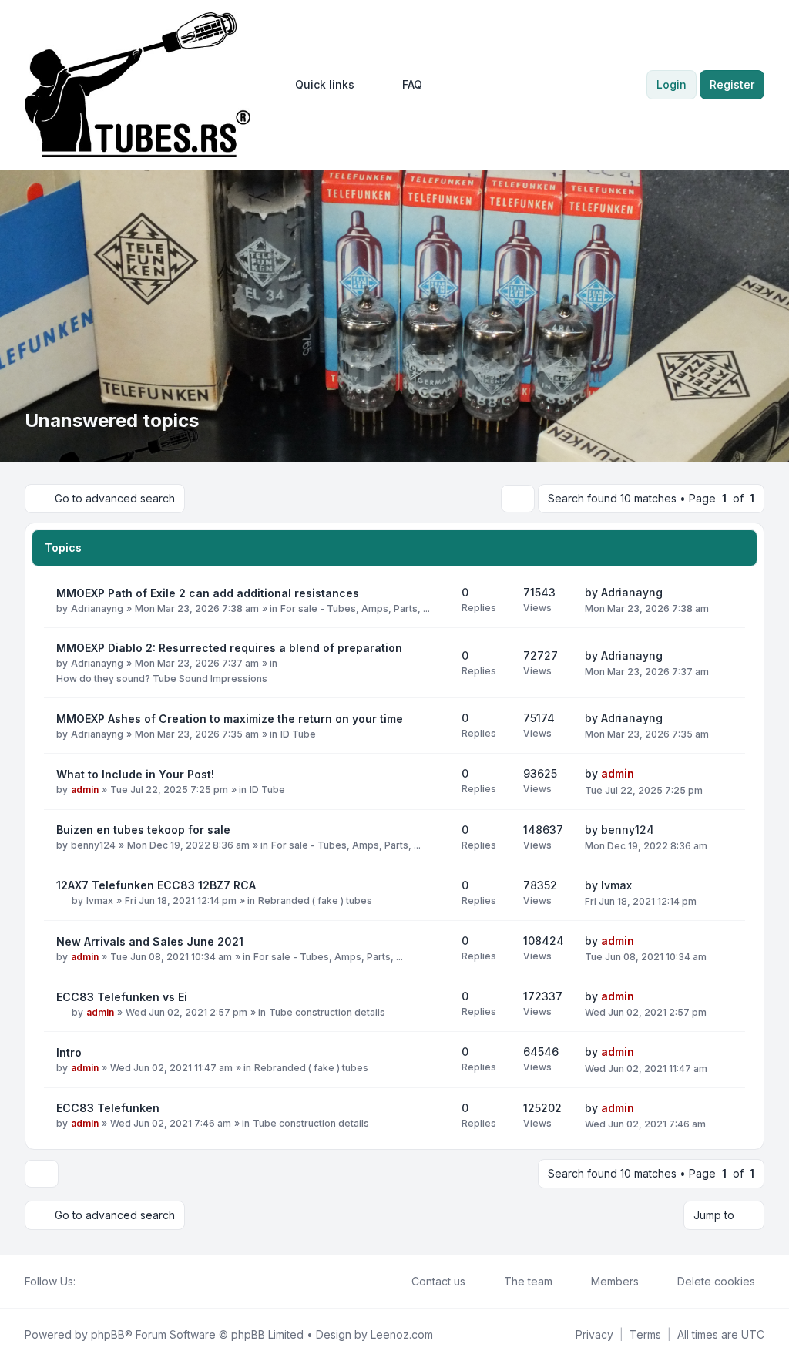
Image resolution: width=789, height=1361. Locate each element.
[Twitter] (97, 1282)
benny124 (93, 845)
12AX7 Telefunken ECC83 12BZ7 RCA (156, 885)
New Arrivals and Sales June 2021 (149, 941)
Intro (69, 1052)
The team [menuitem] (528, 1281)
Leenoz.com (402, 1334)
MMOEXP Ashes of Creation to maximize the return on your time (229, 718)
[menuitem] (318, 85)
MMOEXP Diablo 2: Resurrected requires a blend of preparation (229, 647)
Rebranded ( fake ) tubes (315, 900)
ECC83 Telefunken (107, 1107)
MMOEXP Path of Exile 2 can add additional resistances (207, 593)
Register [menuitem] (732, 84)
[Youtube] (109, 1282)
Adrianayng (97, 608)
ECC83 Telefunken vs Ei (121, 996)
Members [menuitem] (615, 1281)
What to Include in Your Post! (135, 774)
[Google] (122, 1282)
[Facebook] (85, 1282)
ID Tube (298, 734)
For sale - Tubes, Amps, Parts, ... (355, 608)
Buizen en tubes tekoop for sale (143, 829)
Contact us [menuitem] (438, 1281)
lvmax (99, 900)
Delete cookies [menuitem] (716, 1281)
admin (85, 789)
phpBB (108, 1334)
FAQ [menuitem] (412, 84)
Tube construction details (327, 1012)
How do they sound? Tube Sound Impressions (161, 678)
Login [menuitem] (671, 84)
